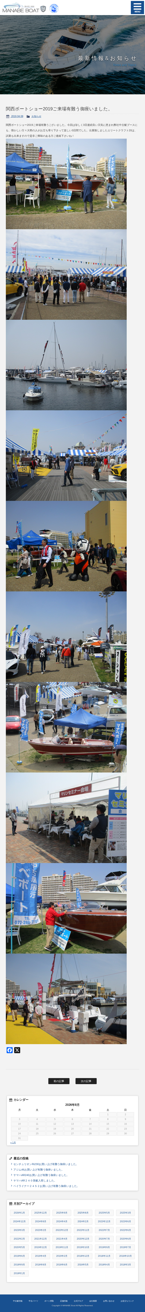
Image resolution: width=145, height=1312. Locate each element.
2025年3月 (125, 1212)
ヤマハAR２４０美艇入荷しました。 (35, 1180)
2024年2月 (83, 1221)
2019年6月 (19, 1256)
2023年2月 (40, 1230)
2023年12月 (104, 1221)
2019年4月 (40, 1256)
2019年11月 (62, 1247)
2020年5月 (19, 1247)
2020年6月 (125, 1238)
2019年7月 (125, 1247)
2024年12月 (19, 1221)
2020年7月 (104, 1238)
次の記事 (86, 1081)
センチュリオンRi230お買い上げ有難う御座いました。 (46, 1164)
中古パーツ (33, 1301)
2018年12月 (83, 1256)
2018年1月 (19, 1273)
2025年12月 (40, 1212)
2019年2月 (61, 1256)
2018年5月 (83, 1264)
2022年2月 (19, 1238)
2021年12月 (40, 1238)
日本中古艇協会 (54, 7)
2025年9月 (61, 1212)
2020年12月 (83, 1238)
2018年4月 (104, 1264)
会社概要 (93, 1301)
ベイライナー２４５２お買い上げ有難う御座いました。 (46, 1185)
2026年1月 (19, 1212)
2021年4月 (61, 1238)
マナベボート (23, 7)
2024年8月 (40, 1221)
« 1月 (13, 1142)
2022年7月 (104, 1230)
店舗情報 (64, 1301)
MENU (137, 7)
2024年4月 (61, 1221)
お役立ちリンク (127, 1301)
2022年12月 (62, 1230)
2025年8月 (83, 1212)
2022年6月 (125, 1230)
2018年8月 (40, 1264)
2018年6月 (61, 1264)
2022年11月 (83, 1230)
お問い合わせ (108, 1301)
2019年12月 (40, 1247)
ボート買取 (49, 1301)
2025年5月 (104, 1212)
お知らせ (36, 116)
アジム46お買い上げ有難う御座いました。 (38, 1169)
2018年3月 (125, 1264)
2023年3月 (19, 1230)
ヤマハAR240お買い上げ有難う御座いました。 (41, 1175)
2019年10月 (83, 1247)
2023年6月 (125, 1221)
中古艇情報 (17, 1301)
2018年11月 (104, 1256)
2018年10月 (125, 1256)
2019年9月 (104, 1247)
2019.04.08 (16, 116)
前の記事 (59, 1081)
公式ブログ (78, 1301)
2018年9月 (19, 1264)
